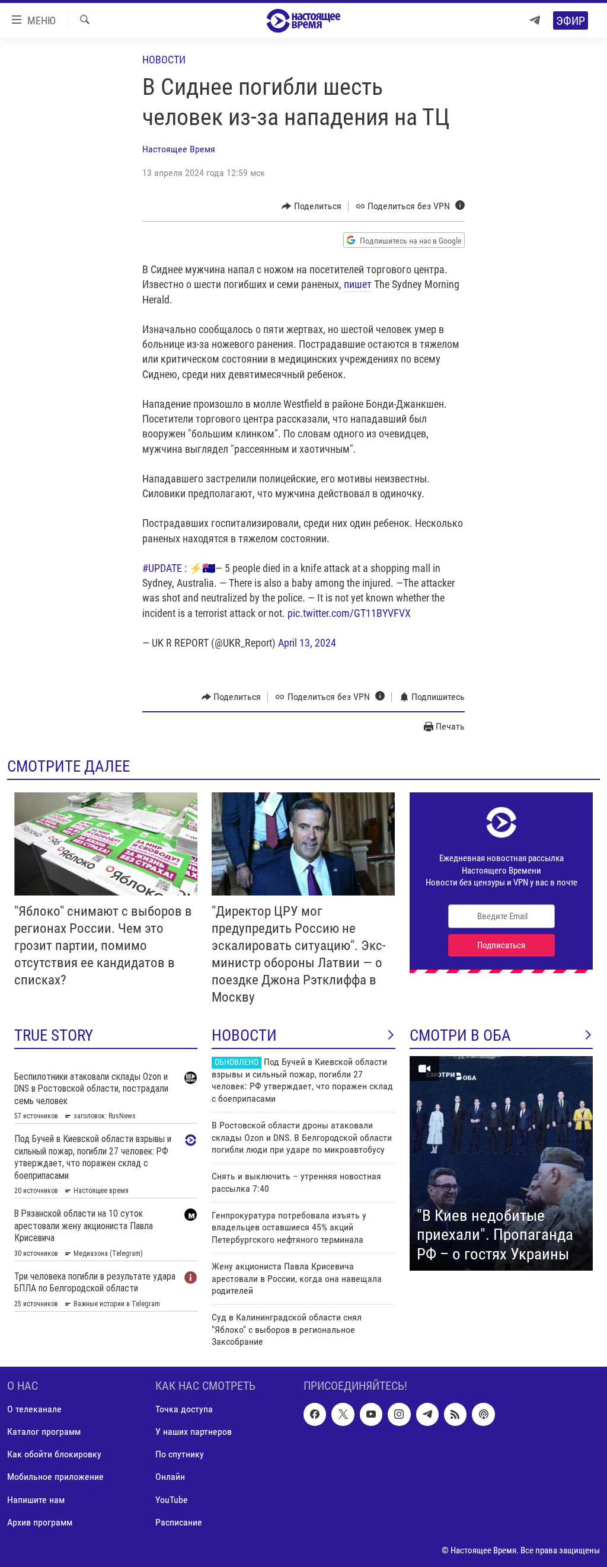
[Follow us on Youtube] (371, 1414)
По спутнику (179, 1454)
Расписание (178, 1521)
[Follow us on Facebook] (315, 1414)
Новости (164, 59)
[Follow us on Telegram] (427, 1414)
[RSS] (455, 1414)
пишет (358, 284)
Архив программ (39, 1521)
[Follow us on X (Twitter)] (342, 1414)
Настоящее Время (178, 149)
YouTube (171, 1499)
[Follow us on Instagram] (399, 1414)
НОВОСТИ (244, 1035)
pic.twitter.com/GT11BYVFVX (349, 613)
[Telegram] (534, 20)
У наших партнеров (193, 1431)
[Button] (311, 206)
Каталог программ (44, 1431)
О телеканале (34, 1409)
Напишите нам (36, 1499)
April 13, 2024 (307, 643)
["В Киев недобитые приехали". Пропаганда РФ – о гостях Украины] (501, 1163)
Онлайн (170, 1476)
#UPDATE (162, 568)
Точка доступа (184, 1409)
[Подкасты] (483, 1414)
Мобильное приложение (55, 1476)
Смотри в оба (460, 1035)
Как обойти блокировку (54, 1454)
